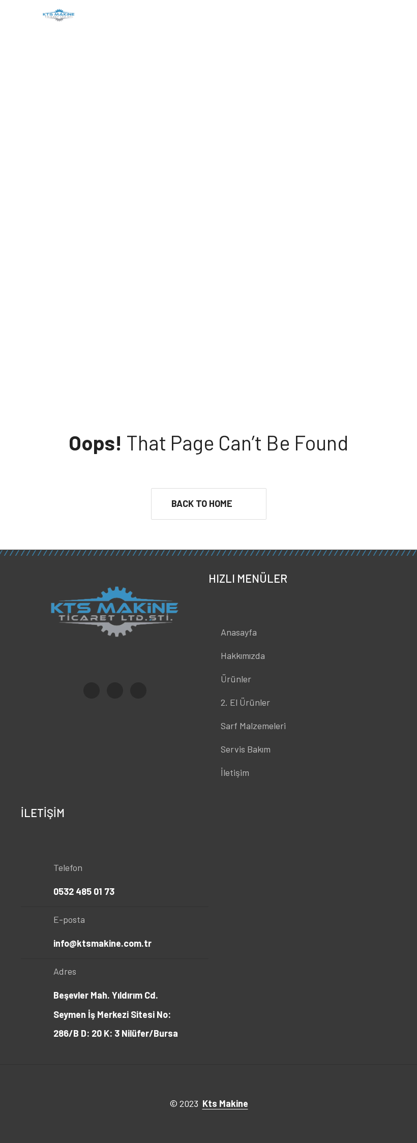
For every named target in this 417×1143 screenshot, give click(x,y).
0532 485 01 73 (83, 891)
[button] (208, 504)
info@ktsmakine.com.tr (102, 943)
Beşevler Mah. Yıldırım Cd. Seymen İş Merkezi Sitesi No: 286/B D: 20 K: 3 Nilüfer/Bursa (115, 1014)
